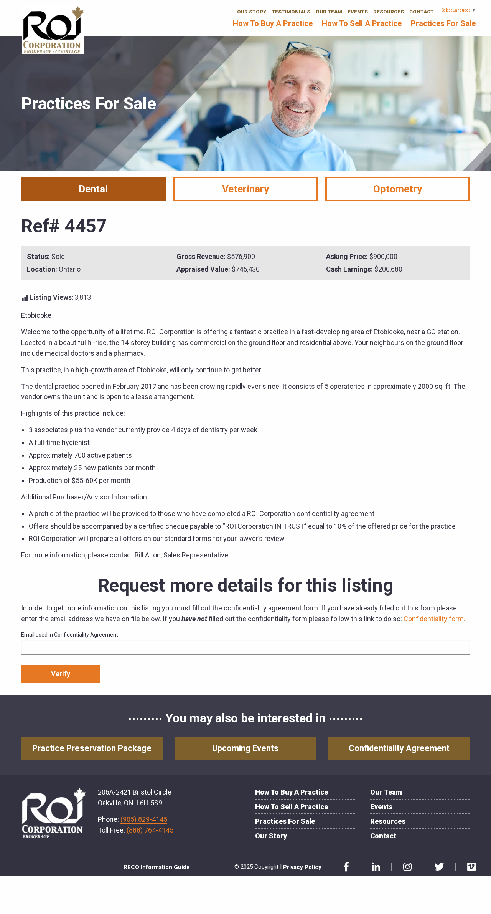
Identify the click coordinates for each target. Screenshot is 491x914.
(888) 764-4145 (150, 830)
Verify (60, 674)
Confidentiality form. (434, 619)
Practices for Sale (443, 23)
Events (358, 12)
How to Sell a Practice (362, 23)
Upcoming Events (245, 748)
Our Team (329, 12)
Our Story (251, 12)
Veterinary (245, 189)
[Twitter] (436, 867)
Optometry (397, 189)
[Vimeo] (468, 867)
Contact (421, 12)
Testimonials (291, 12)
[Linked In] (373, 867)
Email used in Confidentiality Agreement (69, 635)
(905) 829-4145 (143, 819)
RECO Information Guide (157, 867)
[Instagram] (404, 867)
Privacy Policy (302, 867)
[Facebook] (343, 867)
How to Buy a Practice (273, 23)
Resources (388, 12)
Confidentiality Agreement (399, 748)
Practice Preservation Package (92, 748)
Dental (93, 189)
